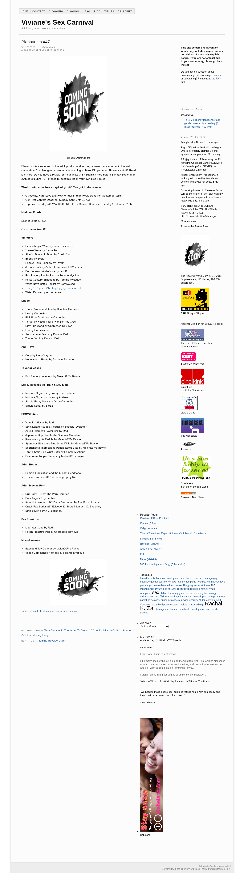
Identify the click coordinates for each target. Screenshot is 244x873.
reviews (64, 611)
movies (185, 600)
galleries (125, 11)
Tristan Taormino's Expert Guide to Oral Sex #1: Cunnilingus (173, 533)
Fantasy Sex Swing (151, 538)
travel (207, 585)
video (186, 581)
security (193, 600)
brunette (144, 578)
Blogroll (74, 11)
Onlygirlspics (204, 866)
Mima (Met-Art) (148, 559)
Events (109, 11)
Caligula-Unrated (149, 528)
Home (25, 11)
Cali (142, 554)
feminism (161, 578)
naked (154, 604)
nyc (191, 604)
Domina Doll (31, 46)
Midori (202, 600)
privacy (200, 593)
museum (145, 588)
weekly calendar (200, 609)
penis (193, 581)
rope (210, 596)
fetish (180, 581)
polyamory (219, 596)
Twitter (163, 596)
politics (144, 585)
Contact (38, 11)
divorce (144, 612)
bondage (154, 596)
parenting (145, 600)
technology (210, 593)
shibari (163, 593)
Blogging (56, 11)
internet (210, 581)
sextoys (59, 50)
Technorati (183, 588)
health (187, 609)
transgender (162, 609)
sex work (198, 585)
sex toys (29, 50)
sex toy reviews (167, 581)
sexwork (155, 600)
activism (211, 600)
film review (156, 588)
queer (192, 593)
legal (173, 588)
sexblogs (199, 604)
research (174, 604)
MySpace (163, 604)
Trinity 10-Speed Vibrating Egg (43, 288)
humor (173, 609)
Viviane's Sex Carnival (57, 22)
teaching (172, 596)
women (178, 585)
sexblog (195, 588)
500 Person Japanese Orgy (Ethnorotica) (162, 564)
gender (154, 581)
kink (171, 585)
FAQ (87, 11)
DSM (152, 578)
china (181, 609)
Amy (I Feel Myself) (151, 549)
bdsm (166, 588)
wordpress (145, 593)
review (157, 585)
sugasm (165, 600)
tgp (213, 588)
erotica (180, 578)
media (184, 593)
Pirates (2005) (148, 523)
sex (155, 592)
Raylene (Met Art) (149, 543)
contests (37, 611)
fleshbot (201, 581)
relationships (185, 596)
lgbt (151, 585)
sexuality (206, 588)
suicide (214, 609)
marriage (208, 578)
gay (179, 593)
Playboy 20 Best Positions (154, 518)
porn (204, 596)
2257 (97, 11)
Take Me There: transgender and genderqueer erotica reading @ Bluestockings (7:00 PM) (202, 123)
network (197, 596)
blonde (165, 585)
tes (213, 585)
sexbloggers (44, 50)
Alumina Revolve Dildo (51, 640)
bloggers (175, 600)
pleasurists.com (51, 611)
